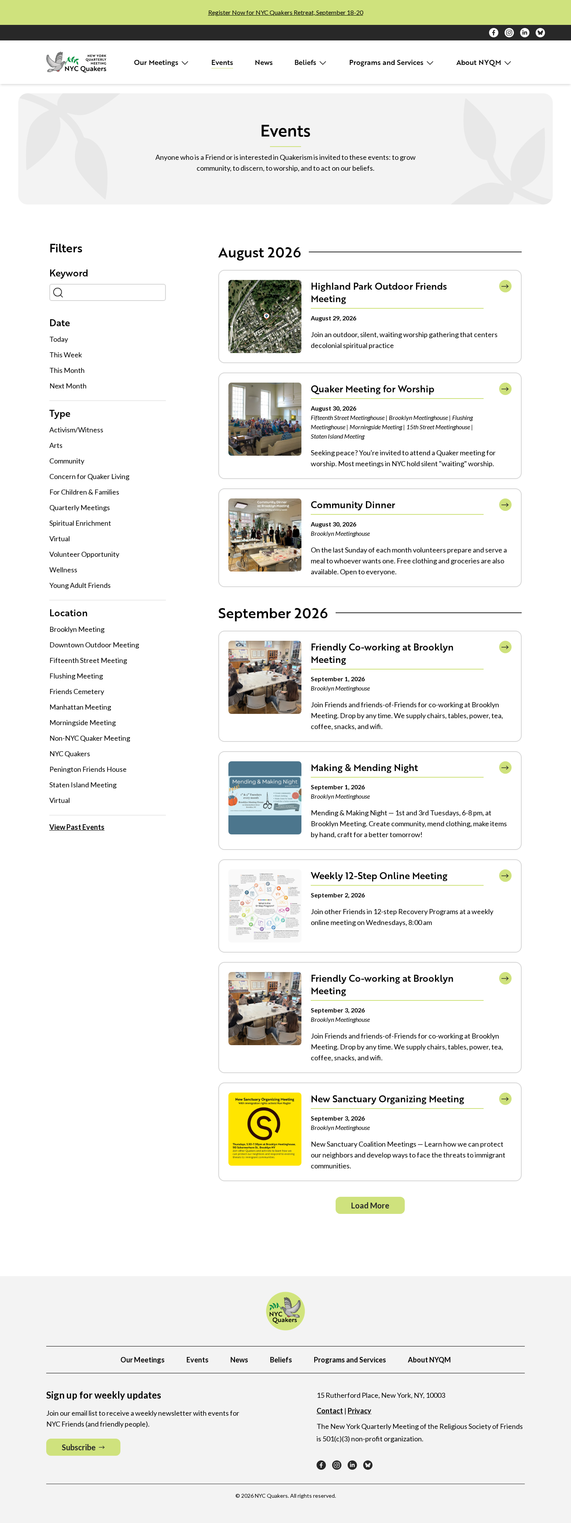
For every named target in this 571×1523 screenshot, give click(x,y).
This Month (67, 370)
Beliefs (306, 62)
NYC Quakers (69, 753)
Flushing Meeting (76, 675)
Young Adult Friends (80, 585)
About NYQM (479, 62)
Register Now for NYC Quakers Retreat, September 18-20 (285, 12)
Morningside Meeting (82, 722)
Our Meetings (157, 62)
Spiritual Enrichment (80, 523)
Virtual (59, 538)
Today (58, 339)
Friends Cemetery (76, 691)
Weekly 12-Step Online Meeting (379, 875)
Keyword (68, 273)
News (264, 62)
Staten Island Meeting (83, 784)
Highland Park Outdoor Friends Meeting (379, 292)
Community (66, 460)
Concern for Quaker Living (89, 476)
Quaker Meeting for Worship (372, 388)
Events (222, 62)
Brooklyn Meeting (76, 629)
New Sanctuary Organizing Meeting (387, 1098)
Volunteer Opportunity (84, 554)
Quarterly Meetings (79, 507)
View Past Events (76, 827)
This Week (65, 354)
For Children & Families (84, 492)
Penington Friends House (88, 769)
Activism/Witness (76, 429)
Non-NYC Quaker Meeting (89, 738)
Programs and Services (387, 62)
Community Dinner (353, 504)
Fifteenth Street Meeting (88, 660)
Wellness (63, 569)
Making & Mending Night (364, 767)
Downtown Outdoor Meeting (94, 644)
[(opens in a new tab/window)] (493, 32)
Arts (56, 445)
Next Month (68, 385)
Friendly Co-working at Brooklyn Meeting (382, 653)
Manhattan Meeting (80, 707)
